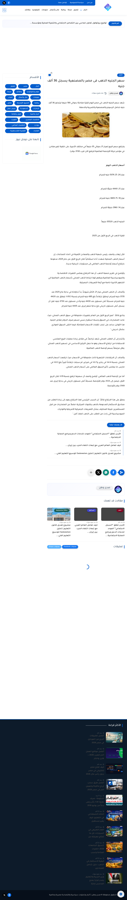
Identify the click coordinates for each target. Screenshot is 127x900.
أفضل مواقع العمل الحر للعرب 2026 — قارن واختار (95, 755)
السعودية (24, 109)
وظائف (27, 10)
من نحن (89, 3)
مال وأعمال (54, 10)
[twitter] (4, 2)
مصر (25, 86)
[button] (113, 472)
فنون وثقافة (16, 114)
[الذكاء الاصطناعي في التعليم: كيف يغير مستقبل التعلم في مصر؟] (114, 815)
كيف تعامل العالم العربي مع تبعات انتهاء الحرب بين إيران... (93, 445)
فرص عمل (11, 109)
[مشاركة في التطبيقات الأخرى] (91, 472)
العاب (10, 97)
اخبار (121, 75)
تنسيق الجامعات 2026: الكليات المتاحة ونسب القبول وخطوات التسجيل (96, 849)
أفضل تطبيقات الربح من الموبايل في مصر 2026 (96, 739)
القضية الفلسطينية (18, 131)
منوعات (45, 10)
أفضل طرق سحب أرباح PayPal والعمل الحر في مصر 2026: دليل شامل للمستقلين (95, 787)
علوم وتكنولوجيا (33, 92)
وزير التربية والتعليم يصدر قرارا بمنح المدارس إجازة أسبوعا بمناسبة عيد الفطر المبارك (95, 881)
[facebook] (8, 2)
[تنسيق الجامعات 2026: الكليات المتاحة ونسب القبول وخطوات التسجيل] (114, 847)
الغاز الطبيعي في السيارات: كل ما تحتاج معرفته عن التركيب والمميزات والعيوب (95, 834)
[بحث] (4, 10)
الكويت (14, 120)
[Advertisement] (63, 51)
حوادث (36, 125)
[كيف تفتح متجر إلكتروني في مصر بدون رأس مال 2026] (114, 768)
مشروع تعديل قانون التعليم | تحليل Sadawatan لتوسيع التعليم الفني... (87, 454)
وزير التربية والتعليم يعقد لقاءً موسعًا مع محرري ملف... (81, 23)
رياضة (63, 10)
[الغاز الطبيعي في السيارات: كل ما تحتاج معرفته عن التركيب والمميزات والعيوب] (114, 831)
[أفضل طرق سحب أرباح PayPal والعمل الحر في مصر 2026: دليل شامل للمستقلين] (114, 784)
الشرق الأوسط (23, 103)
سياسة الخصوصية (77, 3)
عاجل (10, 103)
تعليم (76, 10)
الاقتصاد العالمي (18, 125)
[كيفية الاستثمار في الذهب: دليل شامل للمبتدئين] (114, 862)
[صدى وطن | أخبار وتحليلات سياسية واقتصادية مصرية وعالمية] (107, 7)
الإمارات (36, 109)
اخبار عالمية (34, 114)
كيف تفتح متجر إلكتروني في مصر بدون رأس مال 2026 (95, 770)
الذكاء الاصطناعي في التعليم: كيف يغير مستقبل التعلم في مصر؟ (96, 818)
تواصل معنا (62, 3)
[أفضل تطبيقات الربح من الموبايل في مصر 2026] (114, 737)
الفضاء (36, 131)
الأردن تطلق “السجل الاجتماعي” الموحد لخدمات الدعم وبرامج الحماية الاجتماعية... (89, 436)
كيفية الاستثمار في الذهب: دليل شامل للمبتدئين (95, 864)
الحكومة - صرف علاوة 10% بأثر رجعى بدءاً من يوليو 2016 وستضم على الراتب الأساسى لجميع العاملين (95, 802)
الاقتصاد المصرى (32, 120)
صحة (70, 10)
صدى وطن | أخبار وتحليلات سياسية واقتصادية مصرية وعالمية (75, 895)
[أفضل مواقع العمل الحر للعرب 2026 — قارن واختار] (114, 753)
